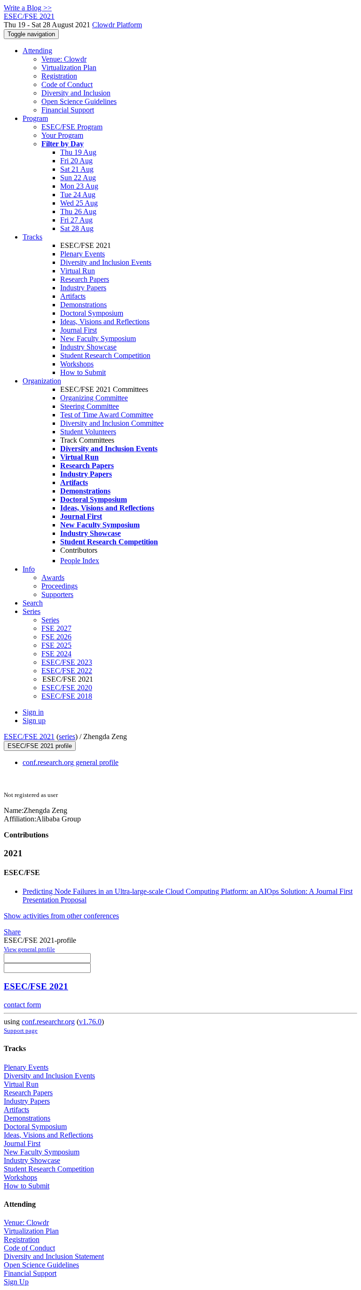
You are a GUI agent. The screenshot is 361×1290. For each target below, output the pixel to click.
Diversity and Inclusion (75, 93)
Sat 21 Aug (77, 169)
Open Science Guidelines (79, 101)
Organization (42, 381)
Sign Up (16, 1282)
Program (35, 118)
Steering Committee (89, 406)
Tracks (32, 237)
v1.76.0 (90, 1022)
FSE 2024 (56, 654)
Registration (59, 76)
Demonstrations (83, 305)
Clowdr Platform (117, 25)
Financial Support (67, 110)
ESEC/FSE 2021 (29, 737)
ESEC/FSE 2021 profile (40, 745)
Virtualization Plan (68, 68)
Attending (37, 51)
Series (50, 620)
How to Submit (83, 372)
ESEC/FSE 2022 (66, 671)
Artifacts (73, 296)
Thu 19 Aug (78, 152)
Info (29, 569)
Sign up (34, 721)
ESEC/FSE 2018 (66, 696)
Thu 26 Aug (78, 211)
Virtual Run (77, 271)
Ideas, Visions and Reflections (104, 322)
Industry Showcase (88, 347)
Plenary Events (82, 254)
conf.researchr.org (48, 1022)
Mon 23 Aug (79, 186)
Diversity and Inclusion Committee (112, 423)
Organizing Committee (94, 398)
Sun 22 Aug (78, 178)
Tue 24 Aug (77, 195)
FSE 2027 (56, 628)
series (67, 737)
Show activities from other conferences (61, 916)
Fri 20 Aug (76, 161)
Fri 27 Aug (76, 220)
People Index (79, 561)
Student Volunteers (88, 432)
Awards (52, 577)
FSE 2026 (56, 637)
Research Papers (84, 279)
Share (12, 932)
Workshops (77, 364)
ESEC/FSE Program (71, 127)
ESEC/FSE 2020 (66, 688)
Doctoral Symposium (91, 313)
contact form (22, 1005)
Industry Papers (83, 288)
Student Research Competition (105, 355)
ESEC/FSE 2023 (66, 662)
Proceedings (59, 586)
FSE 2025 (56, 645)
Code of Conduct (67, 84)
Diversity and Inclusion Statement (54, 1256)
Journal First (78, 330)
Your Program (62, 135)
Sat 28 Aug (77, 228)
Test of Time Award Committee (106, 415)
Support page (21, 1030)
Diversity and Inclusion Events (105, 262)
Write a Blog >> (28, 8)
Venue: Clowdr (63, 59)
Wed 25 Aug (79, 203)
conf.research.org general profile (70, 762)
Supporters (57, 594)
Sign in (33, 712)
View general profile (29, 949)
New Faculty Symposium (98, 338)
